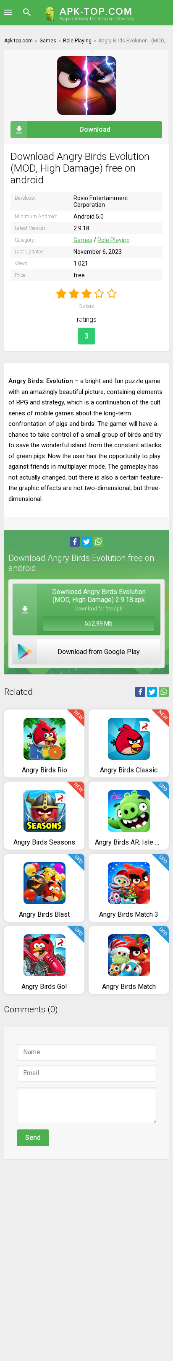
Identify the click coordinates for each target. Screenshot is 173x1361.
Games (82, 240)
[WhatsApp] (98, 542)
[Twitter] (86, 542)
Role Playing (113, 240)
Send (33, 1138)
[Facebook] (75, 542)
